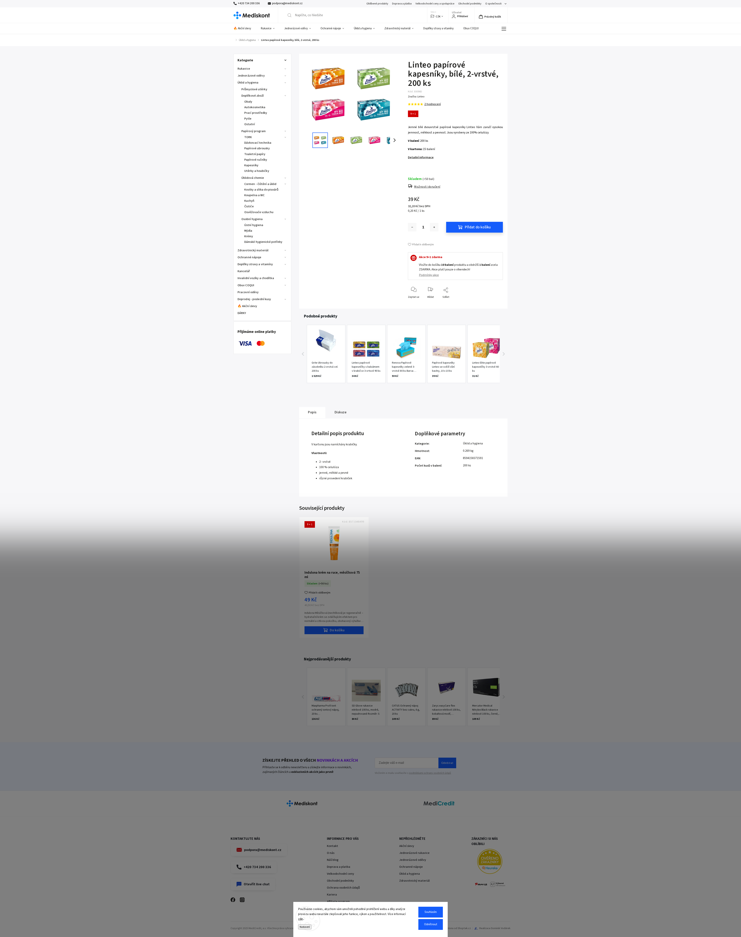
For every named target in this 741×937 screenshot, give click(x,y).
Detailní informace (421, 157)
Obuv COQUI (246, 285)
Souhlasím (431, 912)
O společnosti (493, 4)
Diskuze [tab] (340, 412)
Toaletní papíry (255, 154)
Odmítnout (430, 924)
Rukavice (244, 69)
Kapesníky (251, 165)
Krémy (248, 236)
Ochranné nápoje (249, 257)
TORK (248, 137)
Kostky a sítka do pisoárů (261, 189)
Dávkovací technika (257, 143)
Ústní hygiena (253, 225)
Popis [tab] (312, 412)
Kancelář (244, 271)
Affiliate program (338, 901)
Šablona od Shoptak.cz (457, 928)
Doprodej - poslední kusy (254, 299)
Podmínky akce (429, 275)
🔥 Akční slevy (247, 306)
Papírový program (253, 131)
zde (300, 919)
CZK (438, 16)
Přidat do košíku (478, 227)
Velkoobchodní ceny (340, 874)
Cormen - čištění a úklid (260, 184)
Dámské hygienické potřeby (263, 242)
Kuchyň (249, 201)
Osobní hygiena (252, 219)
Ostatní (249, 124)
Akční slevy (406, 846)
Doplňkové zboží (252, 96)
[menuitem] (244, 28)
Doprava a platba (402, 4)
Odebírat (447, 762)
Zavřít (497, 303)
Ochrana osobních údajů (343, 888)
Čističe (249, 206)
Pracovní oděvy (248, 292)
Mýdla (248, 231)
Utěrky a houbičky (256, 171)
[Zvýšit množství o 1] (434, 227)
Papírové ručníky (255, 160)
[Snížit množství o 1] (412, 227)
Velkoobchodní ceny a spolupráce (434, 4)
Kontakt (332, 846)
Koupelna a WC (254, 195)
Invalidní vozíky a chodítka (256, 278)
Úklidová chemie (252, 178)
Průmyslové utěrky (254, 89)
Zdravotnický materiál (253, 250)
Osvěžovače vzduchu (258, 212)
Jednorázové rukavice (414, 853)
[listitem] (326, 354)
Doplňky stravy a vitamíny (255, 264)
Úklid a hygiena (248, 82)
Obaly (248, 102)
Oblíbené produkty (377, 4)
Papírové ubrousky (257, 148)
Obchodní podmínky (469, 4)
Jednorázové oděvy (251, 75)
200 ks (467, 465)
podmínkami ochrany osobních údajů (430, 773)
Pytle (248, 118)
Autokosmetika (254, 107)
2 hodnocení (432, 104)
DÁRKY (242, 313)
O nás (330, 853)
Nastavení (305, 927)
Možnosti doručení (427, 187)
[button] (303, 354)
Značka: (416, 97)
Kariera (332, 894)
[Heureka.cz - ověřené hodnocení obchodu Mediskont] (489, 862)
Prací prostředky (255, 113)
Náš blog (332, 860)
